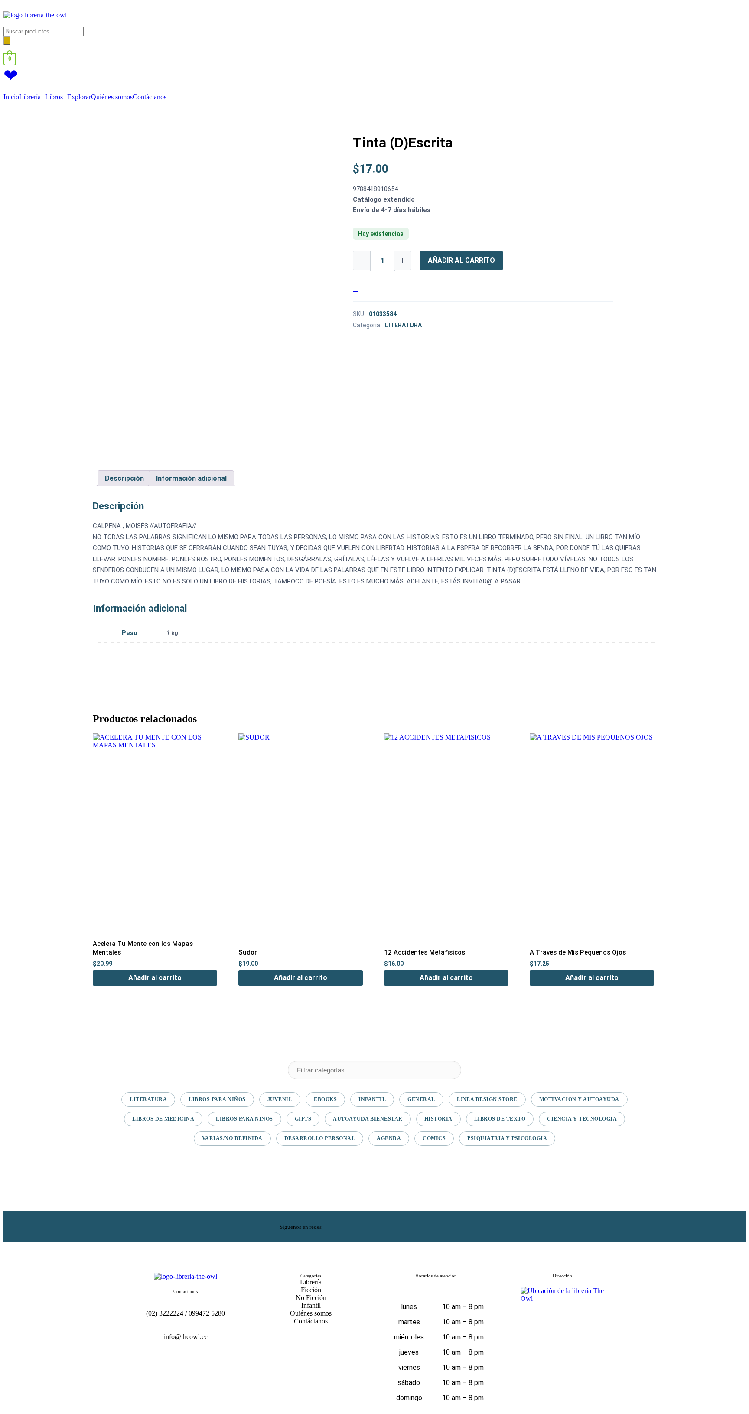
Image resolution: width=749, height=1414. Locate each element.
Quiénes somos (112, 97)
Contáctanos (149, 97)
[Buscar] (6, 40)
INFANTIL (372, 1099)
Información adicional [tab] (191, 478)
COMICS (434, 1138)
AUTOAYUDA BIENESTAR (368, 1119)
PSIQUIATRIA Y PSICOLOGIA (507, 1138)
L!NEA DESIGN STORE (487, 1099)
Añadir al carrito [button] (155, 978)
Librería (30, 97)
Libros (54, 97)
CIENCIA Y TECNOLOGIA (582, 1119)
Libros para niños (217, 1099)
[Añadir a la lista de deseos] (355, 288)
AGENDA (389, 1138)
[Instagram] (448, 1226)
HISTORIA (438, 1119)
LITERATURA (403, 325)
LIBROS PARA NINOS (244, 1119)
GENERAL (421, 1099)
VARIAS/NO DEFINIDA (232, 1138)
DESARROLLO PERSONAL (319, 1138)
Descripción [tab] (124, 478)
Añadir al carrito (461, 260)
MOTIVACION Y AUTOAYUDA (579, 1099)
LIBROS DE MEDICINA (163, 1119)
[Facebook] (415, 1226)
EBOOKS (325, 1099)
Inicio (11, 97)
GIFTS (303, 1119)
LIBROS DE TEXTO (500, 1119)
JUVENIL (280, 1099)
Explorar (79, 97)
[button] (32, 97)
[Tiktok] (482, 1226)
